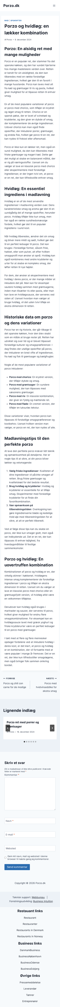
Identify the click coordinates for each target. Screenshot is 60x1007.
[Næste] (52, 728)
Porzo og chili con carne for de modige (14, 683)
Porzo (9, 39)
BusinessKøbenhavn (30, 956)
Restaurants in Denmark (30, 930)
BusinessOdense (30, 962)
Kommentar (11, 774)
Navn (10, 821)
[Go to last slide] (8, 728)
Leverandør (30, 988)
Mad (6, 20)
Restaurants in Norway (30, 936)
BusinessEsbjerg (30, 968)
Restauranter (30, 924)
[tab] (24, 741)
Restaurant (30, 917)
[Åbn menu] (54, 5)
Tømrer (30, 995)
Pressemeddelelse (30, 982)
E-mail (10, 834)
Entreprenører (30, 1001)
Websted (11, 848)
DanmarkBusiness (30, 950)
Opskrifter (16, 20)
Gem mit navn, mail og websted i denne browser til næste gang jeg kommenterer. (28, 857)
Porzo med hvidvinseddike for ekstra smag (46, 684)
